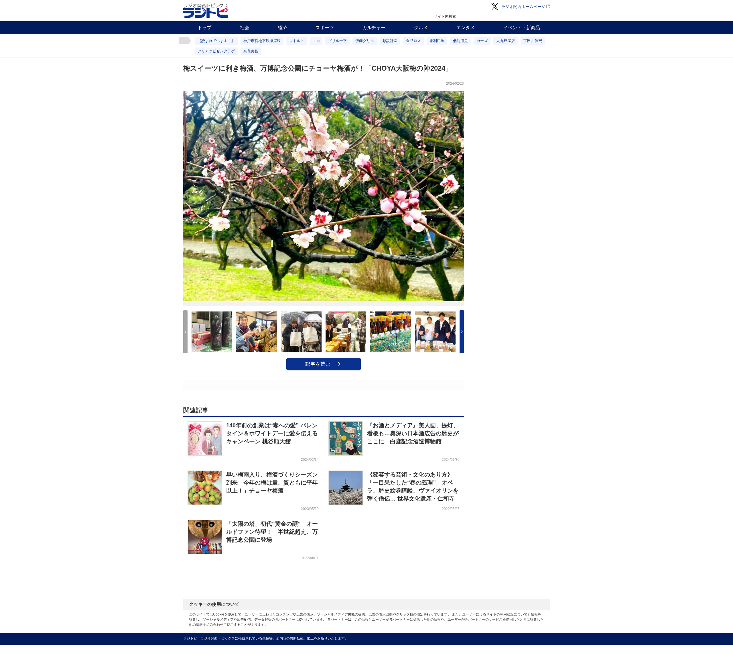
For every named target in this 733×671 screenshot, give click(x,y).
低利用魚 (460, 41)
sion (316, 41)
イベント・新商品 (521, 27)
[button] (462, 331)
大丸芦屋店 (505, 41)
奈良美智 (250, 51)
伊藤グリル (364, 41)
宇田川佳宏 (532, 41)
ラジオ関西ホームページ (523, 7)
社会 (244, 27)
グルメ (421, 27)
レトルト (296, 41)
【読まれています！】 (216, 41)
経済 (282, 27)
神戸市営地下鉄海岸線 (262, 41)
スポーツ (325, 27)
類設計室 (390, 41)
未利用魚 (436, 41)
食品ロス (413, 41)
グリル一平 (337, 41)
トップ (204, 27)
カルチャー (373, 27)
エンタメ (465, 27)
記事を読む (318, 364)
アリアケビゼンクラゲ (216, 51)
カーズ (482, 41)
